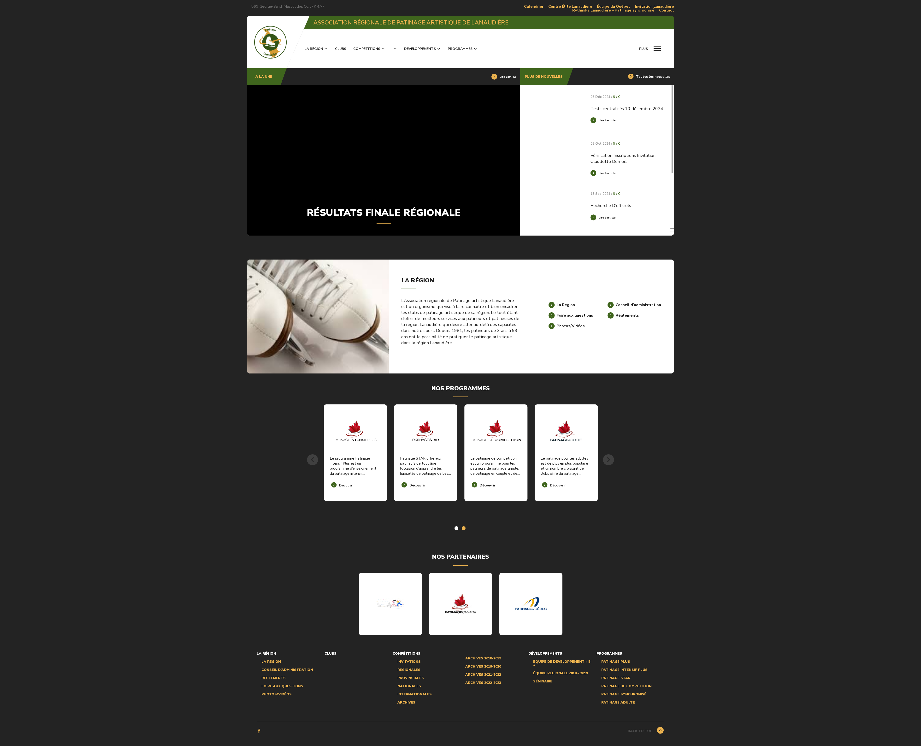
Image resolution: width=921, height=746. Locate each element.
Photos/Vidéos (276, 694)
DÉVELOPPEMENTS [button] (420, 49)
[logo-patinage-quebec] (531, 603)
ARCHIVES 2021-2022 (483, 674)
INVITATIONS (409, 661)
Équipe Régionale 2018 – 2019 (560, 673)
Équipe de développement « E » (561, 663)
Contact (666, 10)
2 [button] (464, 528)
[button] (395, 48)
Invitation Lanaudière (654, 6)
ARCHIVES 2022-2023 (483, 683)
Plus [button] (644, 49)
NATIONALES (409, 686)
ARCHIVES (406, 702)
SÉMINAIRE (542, 681)
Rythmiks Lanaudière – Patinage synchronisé (613, 10)
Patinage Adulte (618, 702)
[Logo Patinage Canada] (460, 604)
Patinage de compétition (626, 686)
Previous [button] (312, 459)
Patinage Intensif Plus (624, 670)
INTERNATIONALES (414, 694)
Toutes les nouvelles (653, 76)
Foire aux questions (282, 686)
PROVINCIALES (410, 678)
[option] (355, 459)
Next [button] (608, 459)
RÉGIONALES (408, 670)
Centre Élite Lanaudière (570, 6)
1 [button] (457, 528)
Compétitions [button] (366, 49)
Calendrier (533, 6)
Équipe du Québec (613, 6)
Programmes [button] (460, 49)
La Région (271, 661)
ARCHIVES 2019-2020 (483, 666)
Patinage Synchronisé (623, 694)
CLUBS (340, 49)
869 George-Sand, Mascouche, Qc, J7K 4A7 (288, 6)
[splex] (390, 604)
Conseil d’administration (287, 670)
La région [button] (314, 49)
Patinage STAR (615, 678)
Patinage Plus (615, 661)
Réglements (273, 678)
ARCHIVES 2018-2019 (483, 658)
